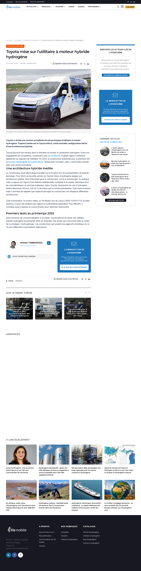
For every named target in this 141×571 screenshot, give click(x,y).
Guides (71, 7)
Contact (42, 546)
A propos (9, 2)
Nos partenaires (45, 536)
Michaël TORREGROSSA (28, 63)
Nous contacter (22, 2)
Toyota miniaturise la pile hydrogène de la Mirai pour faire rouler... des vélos (77, 312)
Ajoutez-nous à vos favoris (66, 64)
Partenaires (93, 7)
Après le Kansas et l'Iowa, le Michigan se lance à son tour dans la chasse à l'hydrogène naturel (118, 470)
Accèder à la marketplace (115, 75)
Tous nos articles (115, 200)
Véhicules (46, 7)
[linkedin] (134, 2)
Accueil (9, 40)
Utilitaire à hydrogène (31, 40)
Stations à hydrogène (69, 539)
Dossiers (64, 536)
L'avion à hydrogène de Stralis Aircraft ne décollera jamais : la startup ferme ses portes (121, 192)
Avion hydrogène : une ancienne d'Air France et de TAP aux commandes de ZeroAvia (20, 470)
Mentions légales (13, 543)
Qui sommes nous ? (47, 532)
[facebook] (128, 2)
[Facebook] (81, 63)
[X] (84, 63)
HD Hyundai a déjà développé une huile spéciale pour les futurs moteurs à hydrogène (86, 470)
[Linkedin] (88, 63)
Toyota (19, 281)
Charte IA (10, 545)
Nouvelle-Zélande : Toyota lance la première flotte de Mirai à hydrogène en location (48, 311)
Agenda (81, 7)
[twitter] (131, 2)
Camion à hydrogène (91, 543)
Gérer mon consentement (17, 548)
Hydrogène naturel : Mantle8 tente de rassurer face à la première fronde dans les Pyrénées (53, 505)
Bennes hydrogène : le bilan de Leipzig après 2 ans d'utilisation (121, 163)
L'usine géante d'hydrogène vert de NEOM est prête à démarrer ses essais (119, 151)
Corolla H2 (55, 156)
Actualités (65, 532)
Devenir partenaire (37, 2)
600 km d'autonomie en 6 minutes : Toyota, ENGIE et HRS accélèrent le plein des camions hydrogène (19, 311)
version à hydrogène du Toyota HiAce (25, 162)
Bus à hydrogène (89, 539)
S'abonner (130, 7)
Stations (59, 7)
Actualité (17, 40)
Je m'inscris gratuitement (74, 267)
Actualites (31, 7)
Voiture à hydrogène (91, 532)
